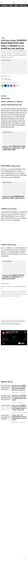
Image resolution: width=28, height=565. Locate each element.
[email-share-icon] (14, 86)
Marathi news (6, 291)
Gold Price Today (14, 321)
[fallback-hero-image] (6, 388)
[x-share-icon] (5, 86)
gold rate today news (16, 324)
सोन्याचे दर (5, 169)
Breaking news (21, 291)
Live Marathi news (18, 294)
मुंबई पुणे (16, 5)
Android (16, 296)
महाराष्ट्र (10, 5)
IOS (21, 296)
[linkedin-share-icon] (11, 86)
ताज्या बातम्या (4, 5)
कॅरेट (5, 248)
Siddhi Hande (7, 79)
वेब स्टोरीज (22, 5)
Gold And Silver (22, 321)
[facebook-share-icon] (8, 86)
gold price (3, 324)
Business (3, 321)
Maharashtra (4, 293)
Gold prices (9, 324)
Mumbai (14, 293)
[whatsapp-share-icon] (2, 86)
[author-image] (2, 79)
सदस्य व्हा (7, 284)
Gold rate (8, 321)
